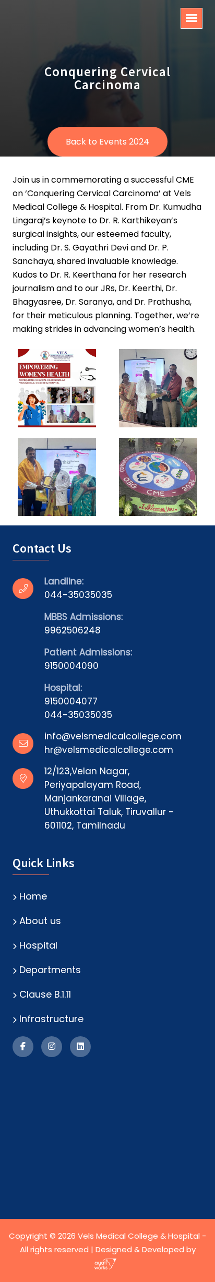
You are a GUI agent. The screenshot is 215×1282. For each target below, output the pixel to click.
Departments (50, 969)
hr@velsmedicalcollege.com (108, 750)
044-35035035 (78, 595)
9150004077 (71, 701)
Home (33, 896)
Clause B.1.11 (45, 994)
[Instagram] (51, 1046)
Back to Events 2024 (107, 142)
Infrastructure (51, 1018)
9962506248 (72, 630)
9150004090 (71, 666)
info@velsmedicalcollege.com (113, 736)
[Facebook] (23, 1046)
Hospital (38, 945)
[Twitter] (80, 1046)
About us (40, 920)
